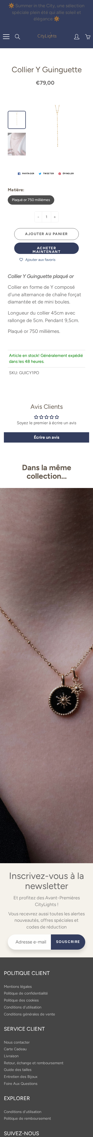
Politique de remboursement (27, 1118)
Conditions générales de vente (29, 1014)
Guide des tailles (18, 1069)
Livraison (11, 1056)
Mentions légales (18, 986)
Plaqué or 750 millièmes (31, 200)
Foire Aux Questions (20, 1083)
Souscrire (68, 942)
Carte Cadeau (15, 1049)
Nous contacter (17, 1042)
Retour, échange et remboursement (33, 1063)
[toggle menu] (6, 37)
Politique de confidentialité (26, 993)
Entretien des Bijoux (20, 1076)
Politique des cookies (21, 1000)
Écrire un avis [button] (46, 437)
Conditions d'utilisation (22, 1007)
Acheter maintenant (46, 250)
